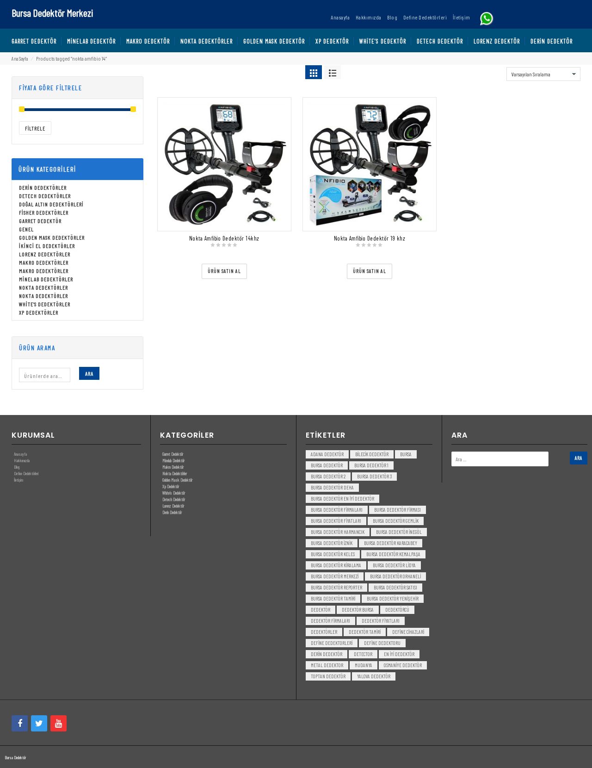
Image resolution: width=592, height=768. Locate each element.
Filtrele (35, 128)
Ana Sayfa (20, 59)
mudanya (363, 665)
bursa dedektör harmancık (337, 532)
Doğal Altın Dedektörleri (51, 204)
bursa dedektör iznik (331, 543)
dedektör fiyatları (381, 621)
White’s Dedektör (173, 492)
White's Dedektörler (44, 304)
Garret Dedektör (40, 220)
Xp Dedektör (170, 486)
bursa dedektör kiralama (336, 565)
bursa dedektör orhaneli (395, 576)
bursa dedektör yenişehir (393, 598)
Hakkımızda (22, 460)
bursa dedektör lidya (394, 565)
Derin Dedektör (172, 512)
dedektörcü (397, 610)
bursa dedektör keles (333, 554)
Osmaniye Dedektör (403, 665)
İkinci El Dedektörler (47, 245)
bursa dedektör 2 (328, 476)
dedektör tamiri (365, 632)
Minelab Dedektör (173, 460)
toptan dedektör (328, 676)
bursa (406, 454)
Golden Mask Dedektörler (52, 237)
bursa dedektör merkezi (334, 576)
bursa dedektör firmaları (337, 510)
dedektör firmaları (330, 621)
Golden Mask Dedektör (177, 479)
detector (363, 654)
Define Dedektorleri (331, 643)
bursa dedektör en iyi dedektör (342, 498)
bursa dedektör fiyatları (336, 521)
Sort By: (494, 71)
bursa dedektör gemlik (396, 521)
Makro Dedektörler (43, 262)
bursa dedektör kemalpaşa (393, 554)
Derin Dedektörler (43, 187)
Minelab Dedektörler (46, 279)
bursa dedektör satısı (395, 587)
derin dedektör (326, 654)
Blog (16, 467)
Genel (26, 229)
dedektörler (324, 632)
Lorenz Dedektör (173, 505)
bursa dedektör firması (397, 510)
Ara (89, 373)
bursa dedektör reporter (336, 587)
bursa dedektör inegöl (399, 532)
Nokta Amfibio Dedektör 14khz (224, 238)
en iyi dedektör (399, 654)
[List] (332, 72)
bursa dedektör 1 (371, 465)
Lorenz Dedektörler (44, 254)
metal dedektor (327, 665)
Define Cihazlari (408, 632)
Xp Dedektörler (38, 312)
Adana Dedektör (327, 454)
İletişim (18, 479)
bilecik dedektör (371, 454)
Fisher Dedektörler (43, 212)
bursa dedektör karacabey (390, 543)
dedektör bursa (358, 610)
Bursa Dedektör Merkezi (52, 12)
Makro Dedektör (173, 467)
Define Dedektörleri (26, 473)
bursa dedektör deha (332, 487)
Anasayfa (20, 454)
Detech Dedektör (173, 499)
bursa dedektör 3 (374, 476)
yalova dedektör (373, 676)
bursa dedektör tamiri (333, 598)
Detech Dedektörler (45, 195)
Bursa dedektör (327, 465)
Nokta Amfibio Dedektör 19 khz (370, 238)
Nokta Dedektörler (43, 287)
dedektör (320, 610)
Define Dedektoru (382, 643)
